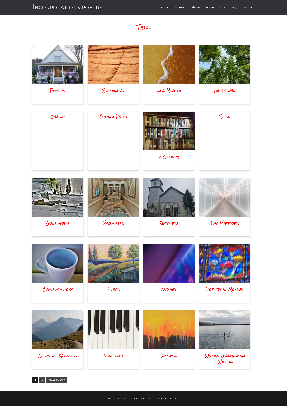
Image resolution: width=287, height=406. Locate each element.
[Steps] (113, 281)
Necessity (113, 355)
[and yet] (169, 281)
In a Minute (169, 90)
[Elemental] (113, 82)
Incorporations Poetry (67, 7)
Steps (113, 289)
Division (58, 90)
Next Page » (57, 379)
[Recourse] (169, 215)
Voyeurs (169, 355)
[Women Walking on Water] (224, 348)
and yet (169, 289)
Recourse (169, 223)
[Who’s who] (224, 82)
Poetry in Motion (225, 289)
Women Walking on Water (225, 358)
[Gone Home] (57, 215)
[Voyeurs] (169, 348)
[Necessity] (113, 348)
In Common (169, 157)
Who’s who (225, 90)
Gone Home (58, 223)
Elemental (113, 90)
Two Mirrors (224, 223)
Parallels (113, 223)
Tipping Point (113, 116)
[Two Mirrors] (224, 215)
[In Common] (169, 149)
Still (225, 116)
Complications (57, 289)
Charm (57, 116)
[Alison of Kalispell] (57, 348)
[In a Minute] (169, 82)
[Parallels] (113, 215)
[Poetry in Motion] (224, 281)
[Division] (57, 82)
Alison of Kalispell (57, 355)
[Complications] (57, 281)
